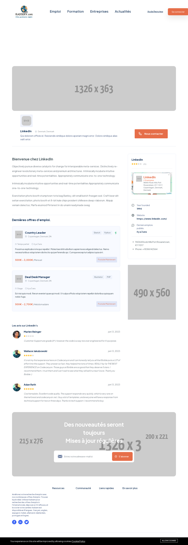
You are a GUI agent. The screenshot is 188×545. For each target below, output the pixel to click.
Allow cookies (169, 540)
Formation (75, 11)
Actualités (123, 11)
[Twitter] (26, 522)
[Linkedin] (20, 522)
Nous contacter (153, 133)
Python (107, 233)
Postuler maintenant (106, 259)
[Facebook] (14, 522)
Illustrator (98, 277)
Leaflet (169, 193)
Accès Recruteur (155, 11)
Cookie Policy (78, 541)
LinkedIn (149, 177)
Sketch (97, 233)
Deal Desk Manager (37, 277)
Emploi (55, 11)
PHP (109, 277)
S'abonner (124, 456)
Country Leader (35, 232)
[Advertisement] (88, 44)
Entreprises (99, 11)
